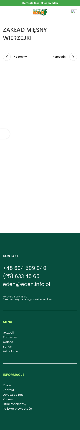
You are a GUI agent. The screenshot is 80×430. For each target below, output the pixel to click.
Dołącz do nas (13, 395)
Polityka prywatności (17, 409)
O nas (7, 385)
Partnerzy (10, 337)
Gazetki (8, 332)
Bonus (7, 346)
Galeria (8, 342)
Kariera (8, 399)
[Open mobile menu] (5, 12)
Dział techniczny (14, 404)
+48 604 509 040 (24, 268)
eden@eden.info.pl (26, 284)
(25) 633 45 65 (21, 276)
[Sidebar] (5, 134)
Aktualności (11, 351)
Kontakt (8, 390)
